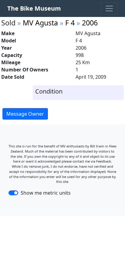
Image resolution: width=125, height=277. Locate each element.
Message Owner (25, 113)
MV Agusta (40, 23)
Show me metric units (46, 193)
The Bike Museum (34, 8)
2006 (90, 23)
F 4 (70, 23)
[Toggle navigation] (109, 8)
